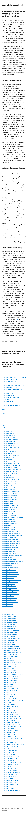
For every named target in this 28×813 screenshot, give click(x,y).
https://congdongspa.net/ (9, 728)
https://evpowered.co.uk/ (9, 387)
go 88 (3, 425)
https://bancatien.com (8, 461)
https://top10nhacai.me (9, 437)
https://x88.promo (7, 475)
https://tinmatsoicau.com (9, 449)
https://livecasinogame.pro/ (10, 688)
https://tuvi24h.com (8, 595)
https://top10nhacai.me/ (9, 620)
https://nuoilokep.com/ (9, 702)
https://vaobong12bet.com (9, 467)
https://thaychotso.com (9, 521)
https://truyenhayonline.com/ (10, 776)
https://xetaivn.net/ (8, 788)
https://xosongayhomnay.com (11, 465)
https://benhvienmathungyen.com (12, 535)
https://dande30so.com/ (9, 664)
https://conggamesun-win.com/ (11, 662)
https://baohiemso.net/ (9, 712)
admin (5, 341)
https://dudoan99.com (8, 489)
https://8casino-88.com (9, 433)
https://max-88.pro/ (8, 696)
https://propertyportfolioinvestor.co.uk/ (13, 385)
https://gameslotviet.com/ (9, 682)
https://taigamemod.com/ (9, 758)
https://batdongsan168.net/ (10, 714)
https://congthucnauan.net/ (10, 730)
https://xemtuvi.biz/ (8, 786)
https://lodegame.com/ (9, 694)
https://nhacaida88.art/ (9, 670)
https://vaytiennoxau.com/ (10, 780)
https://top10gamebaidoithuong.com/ (13, 700)
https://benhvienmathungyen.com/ (12, 718)
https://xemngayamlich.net (10, 601)
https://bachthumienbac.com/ (11, 646)
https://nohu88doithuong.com (11, 455)
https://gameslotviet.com (9, 499)
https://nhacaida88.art (8, 487)
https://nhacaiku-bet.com (9, 493)
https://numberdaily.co (9, 569)
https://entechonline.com (9, 379)
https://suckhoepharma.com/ (10, 756)
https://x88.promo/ (7, 658)
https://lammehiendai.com (10, 563)
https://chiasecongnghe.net (10, 539)
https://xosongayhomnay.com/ (11, 648)
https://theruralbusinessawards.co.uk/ (13, 405)
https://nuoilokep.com (8, 519)
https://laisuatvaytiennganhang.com (12, 561)
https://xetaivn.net (7, 605)
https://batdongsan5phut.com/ (11, 716)
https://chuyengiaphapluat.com (11, 541)
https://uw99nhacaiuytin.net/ (10, 654)
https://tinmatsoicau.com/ (9, 632)
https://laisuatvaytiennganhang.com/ (13, 744)
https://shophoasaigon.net (10, 571)
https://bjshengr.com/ (8, 395)
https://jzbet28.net (7, 503)
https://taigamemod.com (9, 575)
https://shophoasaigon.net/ (10, 754)
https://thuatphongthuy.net (10, 581)
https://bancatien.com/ (9, 644)
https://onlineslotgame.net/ (10, 622)
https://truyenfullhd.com (9, 591)
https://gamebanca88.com (9, 495)
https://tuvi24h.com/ (8, 778)
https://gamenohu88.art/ (9, 680)
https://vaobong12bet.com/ (10, 650)
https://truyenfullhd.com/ (9, 774)
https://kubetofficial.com (9, 507)
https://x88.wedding (8, 459)
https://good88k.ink (8, 501)
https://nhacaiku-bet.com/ (10, 676)
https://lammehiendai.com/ (10, 746)
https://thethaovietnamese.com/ (11, 762)
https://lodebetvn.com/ (9, 692)
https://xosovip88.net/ (8, 624)
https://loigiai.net (7, 565)
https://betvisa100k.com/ (9, 720)
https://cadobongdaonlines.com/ (11, 652)
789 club (4, 417)
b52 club (4, 421)
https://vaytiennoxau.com (9, 597)
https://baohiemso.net (8, 529)
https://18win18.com (8, 431)
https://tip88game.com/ (9, 666)
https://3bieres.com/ (8, 401)
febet (3, 427)
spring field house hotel (12, 5)
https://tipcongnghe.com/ (9, 770)
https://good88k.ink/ (8, 684)
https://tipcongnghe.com (9, 587)
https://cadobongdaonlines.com (11, 469)
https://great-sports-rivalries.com (12, 555)
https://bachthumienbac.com (10, 463)
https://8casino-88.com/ (9, 616)
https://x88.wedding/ (8, 642)
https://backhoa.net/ (8, 708)
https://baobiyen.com (8, 527)
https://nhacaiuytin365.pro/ (10, 656)
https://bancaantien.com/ (9, 634)
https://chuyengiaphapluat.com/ (11, 724)
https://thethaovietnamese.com (11, 579)
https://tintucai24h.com (9, 585)
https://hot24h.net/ (8, 740)
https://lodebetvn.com (8, 509)
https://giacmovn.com (8, 551)
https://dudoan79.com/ (9, 668)
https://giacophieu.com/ (9, 736)
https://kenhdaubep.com (9, 559)
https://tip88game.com (9, 483)
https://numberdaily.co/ (9, 752)
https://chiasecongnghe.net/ (10, 722)
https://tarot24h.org (8, 577)
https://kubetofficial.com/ (9, 690)
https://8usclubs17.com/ (9, 618)
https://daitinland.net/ (8, 732)
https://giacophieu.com (9, 553)
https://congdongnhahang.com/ (11, 726)
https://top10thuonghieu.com (10, 589)
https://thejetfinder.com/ (9, 381)
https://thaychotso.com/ (9, 704)
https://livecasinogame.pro (10, 505)
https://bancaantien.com (9, 451)
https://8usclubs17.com (9, 435)
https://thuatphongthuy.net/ (10, 764)
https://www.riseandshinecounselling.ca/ (14, 377)
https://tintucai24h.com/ (9, 768)
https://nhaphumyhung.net (10, 567)
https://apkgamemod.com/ (10, 706)
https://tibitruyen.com (8, 583)
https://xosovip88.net (8, 441)
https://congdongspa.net (9, 545)
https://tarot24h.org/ (8, 760)
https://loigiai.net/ (7, 748)
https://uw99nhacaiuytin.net (10, 471)
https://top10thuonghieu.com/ (11, 772)
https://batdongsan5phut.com (11, 533)
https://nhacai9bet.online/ (10, 698)
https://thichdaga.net (8, 445)
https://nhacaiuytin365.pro (10, 473)
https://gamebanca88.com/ (10, 678)
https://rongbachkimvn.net (10, 443)
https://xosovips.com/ (8, 660)
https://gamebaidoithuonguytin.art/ (12, 674)
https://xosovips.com (8, 477)
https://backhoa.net (8, 525)
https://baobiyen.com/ (8, 710)
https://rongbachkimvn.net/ (10, 626)
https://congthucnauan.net (10, 547)
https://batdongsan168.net (10, 531)
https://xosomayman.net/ (9, 640)
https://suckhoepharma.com (10, 573)
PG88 (16, 319)
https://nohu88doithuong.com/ (11, 638)
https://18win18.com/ (8, 614)
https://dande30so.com (9, 481)
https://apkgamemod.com (9, 523)
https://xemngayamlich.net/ (10, 784)
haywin (4, 413)
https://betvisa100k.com (9, 537)
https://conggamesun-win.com (11, 479)
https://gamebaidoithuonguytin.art (12, 491)
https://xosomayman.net (9, 457)
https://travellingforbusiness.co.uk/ (12, 389)
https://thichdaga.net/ (8, 628)
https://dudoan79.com (8, 485)
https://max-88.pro (8, 513)
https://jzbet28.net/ (8, 686)
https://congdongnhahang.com (11, 543)
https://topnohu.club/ (8, 636)
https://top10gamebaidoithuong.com (12, 517)
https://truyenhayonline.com (10, 593)
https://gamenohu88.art (9, 497)
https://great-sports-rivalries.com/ (12, 738)
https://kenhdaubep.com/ (9, 742)
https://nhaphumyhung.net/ (10, 750)
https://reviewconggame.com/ (11, 630)
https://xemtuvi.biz (7, 603)
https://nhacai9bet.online (9, 515)
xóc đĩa (4, 409)
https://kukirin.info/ (8, 393)
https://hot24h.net (7, 557)
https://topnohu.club (8, 453)
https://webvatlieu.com (9, 599)
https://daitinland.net (8, 549)
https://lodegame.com (8, 511)
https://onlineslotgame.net (10, 439)
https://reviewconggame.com (10, 447)
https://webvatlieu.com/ (9, 782)
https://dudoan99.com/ (9, 672)
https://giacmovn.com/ (9, 734)
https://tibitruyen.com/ (9, 766)
